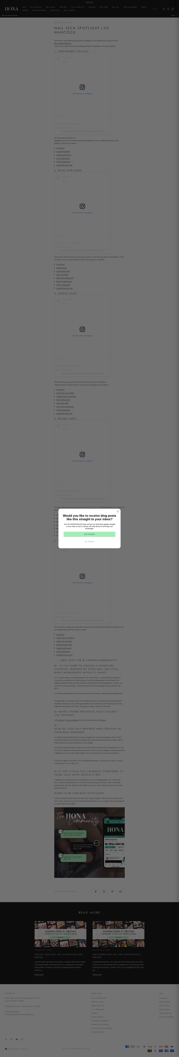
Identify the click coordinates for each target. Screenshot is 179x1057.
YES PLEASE (89, 534)
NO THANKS (89, 541)
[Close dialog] (118, 511)
